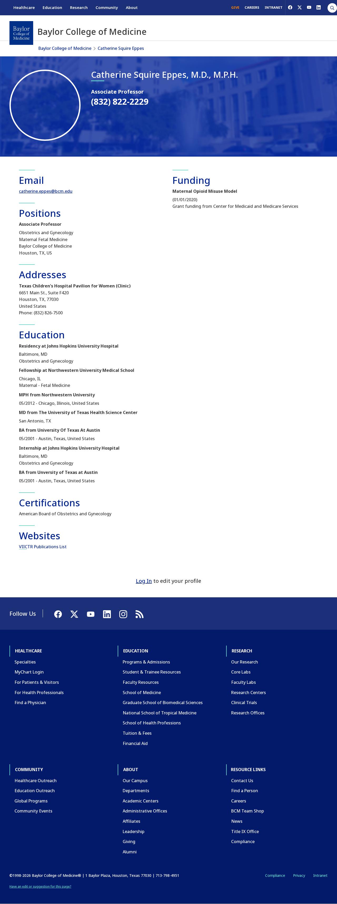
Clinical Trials (244, 702)
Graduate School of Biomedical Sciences (163, 702)
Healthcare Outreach (35, 780)
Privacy (299, 875)
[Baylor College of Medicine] (21, 33)
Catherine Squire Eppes (121, 48)
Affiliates (131, 821)
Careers (238, 801)
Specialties (25, 662)
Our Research (244, 662)
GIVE (235, 7)
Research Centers (248, 692)
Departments (136, 791)
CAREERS (252, 7)
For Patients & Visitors (36, 682)
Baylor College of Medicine (64, 48)
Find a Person (244, 791)
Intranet (320, 875)
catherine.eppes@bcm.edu (45, 191)
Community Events (33, 811)
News (236, 821)
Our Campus (135, 780)
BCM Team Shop (247, 811)
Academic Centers (140, 801)
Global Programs (31, 801)
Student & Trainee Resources (152, 672)
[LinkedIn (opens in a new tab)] (318, 7)
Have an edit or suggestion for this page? (40, 886)
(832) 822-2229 (119, 101)
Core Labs (241, 672)
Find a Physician (30, 702)
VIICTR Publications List (43, 547)
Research (79, 7)
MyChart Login (29, 672)
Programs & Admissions (146, 662)
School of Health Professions (152, 723)
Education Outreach (34, 791)
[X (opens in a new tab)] (300, 7)
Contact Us (242, 780)
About (132, 7)
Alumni (130, 852)
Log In (144, 580)
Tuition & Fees (137, 733)
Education (52, 7)
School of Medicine (142, 692)
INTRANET (274, 7)
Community (107, 7)
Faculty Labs (243, 682)
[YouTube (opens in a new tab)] (309, 7)
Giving (129, 841)
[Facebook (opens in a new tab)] (290, 7)
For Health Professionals (39, 692)
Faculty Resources (141, 682)
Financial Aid (135, 743)
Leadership (134, 831)
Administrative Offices (145, 811)
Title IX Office (245, 831)
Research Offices (248, 713)
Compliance (243, 841)
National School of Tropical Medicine (159, 713)
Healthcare (24, 7)
